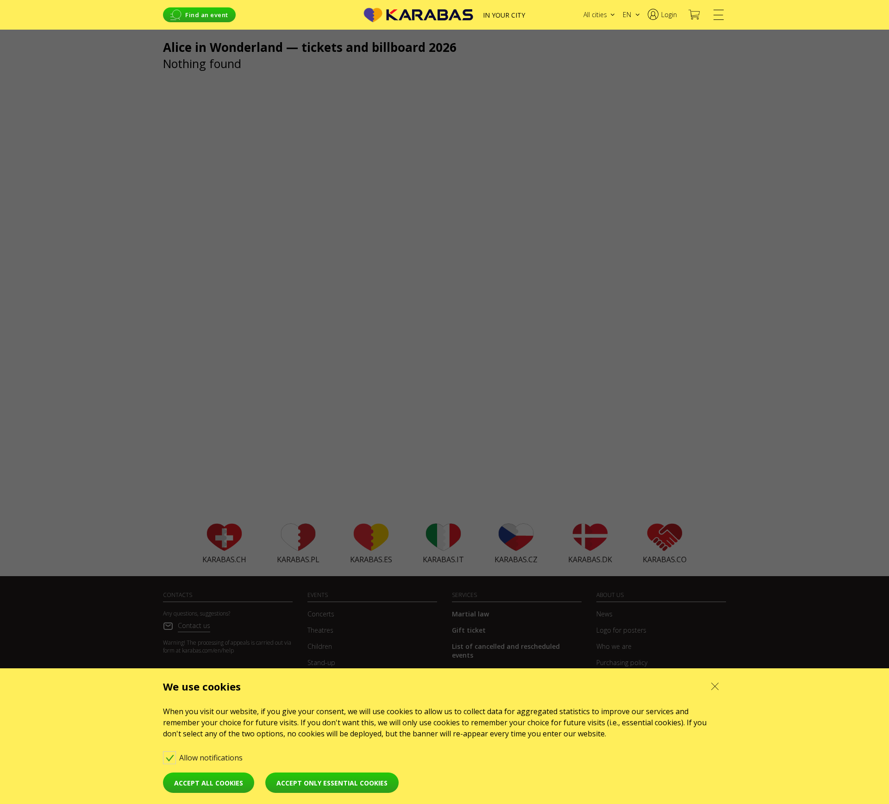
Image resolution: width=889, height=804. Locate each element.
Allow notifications (211, 758)
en (627, 14)
